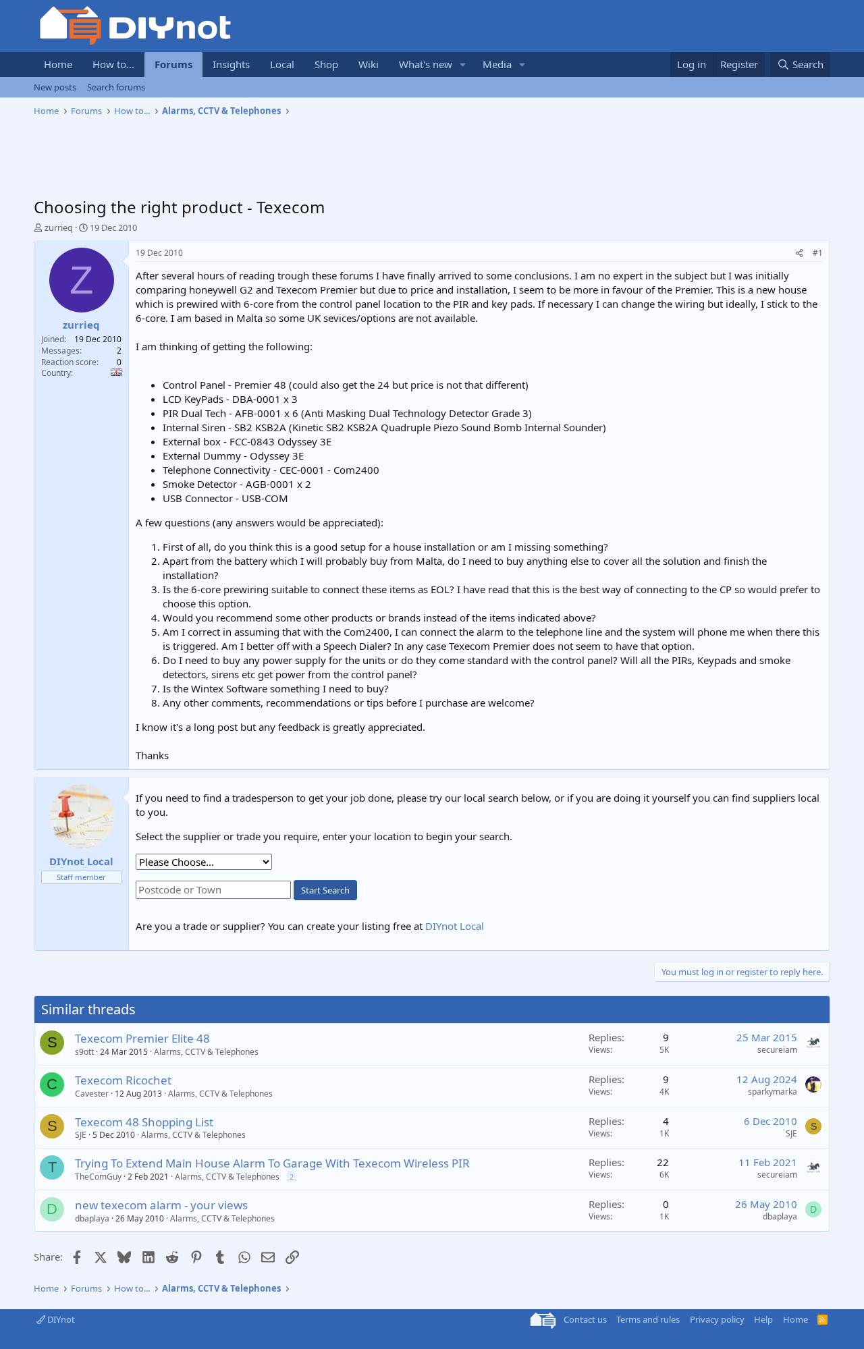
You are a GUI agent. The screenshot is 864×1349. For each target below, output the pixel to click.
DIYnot (60, 1319)
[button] (463, 64)
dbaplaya (92, 1218)
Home (58, 64)
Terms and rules (648, 1319)
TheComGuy (98, 1176)
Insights (231, 64)
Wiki (368, 64)
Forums (173, 64)
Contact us (585, 1319)
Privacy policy (717, 1319)
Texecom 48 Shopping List (144, 1122)
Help (763, 1319)
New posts (55, 87)
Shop (326, 64)
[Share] (799, 253)
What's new (425, 64)
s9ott (84, 1051)
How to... (113, 64)
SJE (80, 1134)
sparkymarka (772, 1091)
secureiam (777, 1049)
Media (497, 64)
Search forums (116, 87)
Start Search (325, 890)
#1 (818, 252)
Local (282, 64)
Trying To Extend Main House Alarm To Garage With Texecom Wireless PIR (272, 1163)
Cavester (92, 1093)
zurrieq (59, 227)
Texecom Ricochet (123, 1080)
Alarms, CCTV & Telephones (206, 1051)
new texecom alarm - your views (161, 1205)
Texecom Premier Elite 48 (142, 1038)
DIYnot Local (454, 926)
